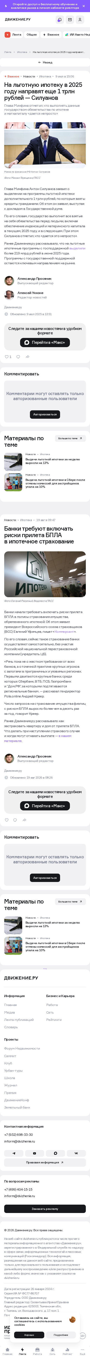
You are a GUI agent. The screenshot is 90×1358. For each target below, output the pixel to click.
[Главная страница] (17, 19)
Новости (29, 76)
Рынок (43, 983)
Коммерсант (64, 631)
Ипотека (45, 76)
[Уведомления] (60, 19)
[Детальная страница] (45, 462)
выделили (77, 248)
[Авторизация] (80, 19)
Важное (13, 76)
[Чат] (70, 19)
